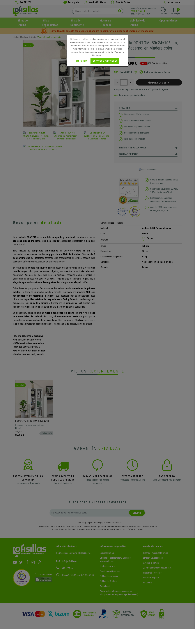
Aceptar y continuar (104, 61)
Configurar (81, 61)
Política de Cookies (105, 49)
